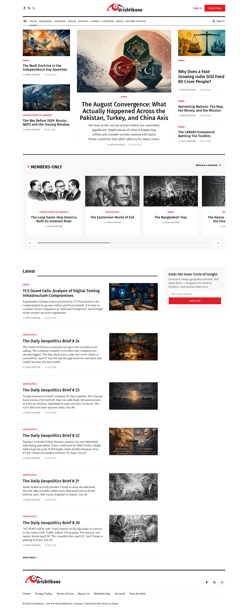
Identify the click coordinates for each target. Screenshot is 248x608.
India (124, 96)
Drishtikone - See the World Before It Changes (57, 603)
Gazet (115, 603)
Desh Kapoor (117, 144)
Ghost (105, 603)
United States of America (37, 115)
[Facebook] (24, 8)
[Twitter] (29, 8)
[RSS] (33, 8)
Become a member (207, 165)
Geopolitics (112, 212)
